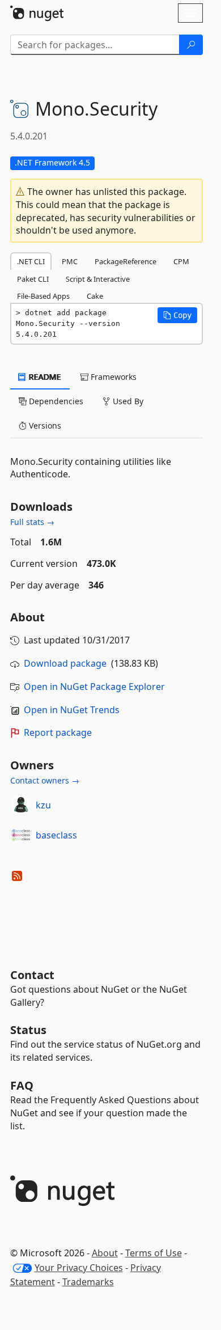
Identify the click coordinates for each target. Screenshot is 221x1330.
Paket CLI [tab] (33, 279)
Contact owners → (44, 780)
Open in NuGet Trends (72, 710)
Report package (58, 732)
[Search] (191, 45)
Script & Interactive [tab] (98, 279)
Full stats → (32, 521)
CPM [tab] (181, 261)
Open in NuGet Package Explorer (94, 686)
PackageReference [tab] (125, 261)
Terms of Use (153, 1253)
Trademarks (88, 1282)
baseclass (56, 835)
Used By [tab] (126, 401)
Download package (65, 663)
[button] (177, 315)
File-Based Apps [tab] (43, 296)
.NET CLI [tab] (31, 261)
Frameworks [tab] (112, 376)
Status (28, 1029)
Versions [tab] (44, 425)
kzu (43, 805)
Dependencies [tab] (55, 401)
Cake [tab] (95, 296)
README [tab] (44, 376)
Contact (32, 974)
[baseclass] (21, 835)
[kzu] (21, 805)
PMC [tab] (70, 261)
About (105, 1253)
